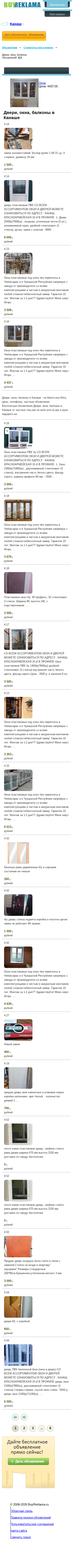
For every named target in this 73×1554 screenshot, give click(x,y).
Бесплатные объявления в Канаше (22, 4)
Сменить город (20, 1537)
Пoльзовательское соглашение (32, 1524)
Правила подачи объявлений (30, 1517)
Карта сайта (18, 1530)
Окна (42, 83)
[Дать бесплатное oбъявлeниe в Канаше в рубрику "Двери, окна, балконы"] (24, 36)
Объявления (57, 4)
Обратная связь (21, 1511)
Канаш (15, 24)
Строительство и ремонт (38, 47)
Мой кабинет (57, 14)
